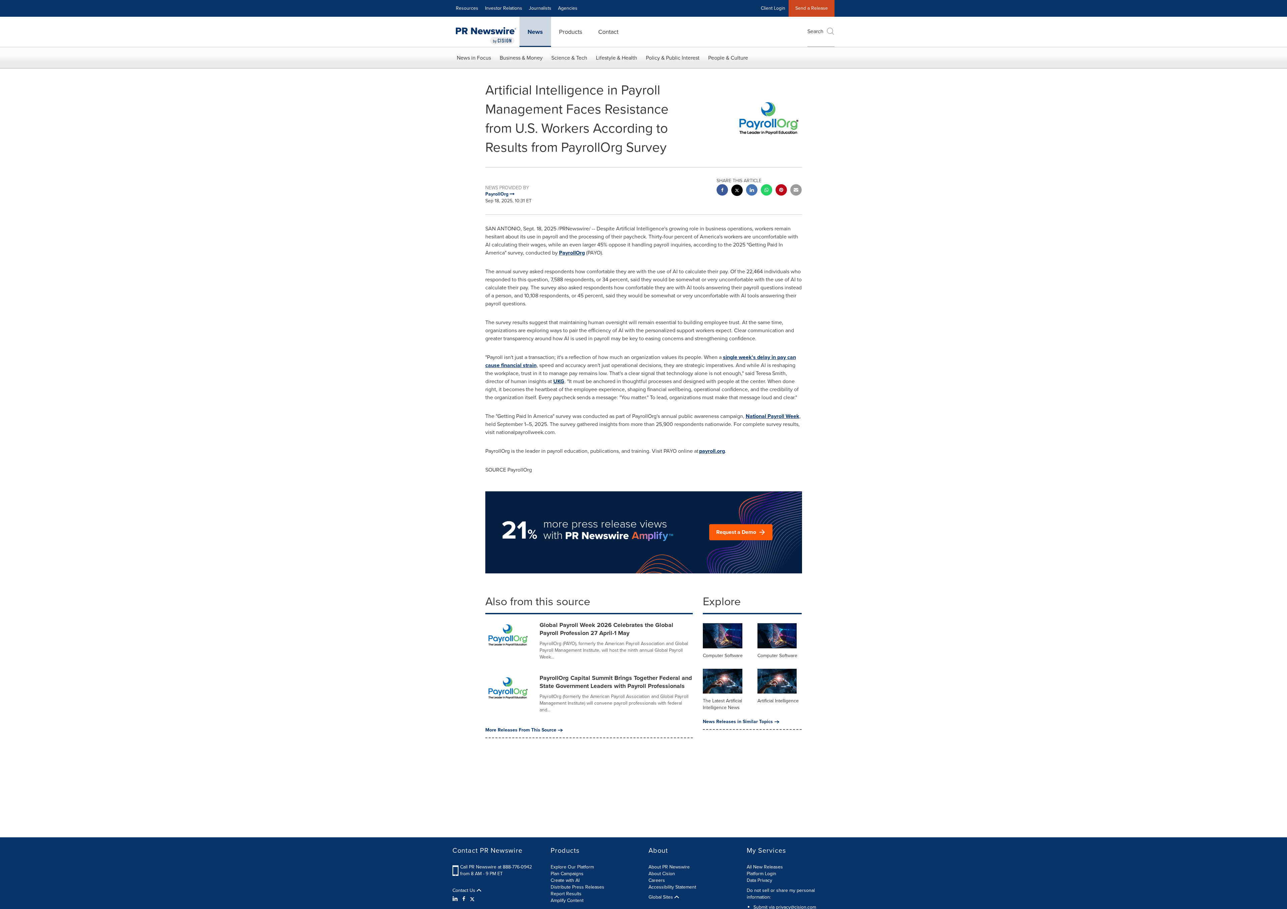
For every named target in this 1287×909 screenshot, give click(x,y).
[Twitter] (472, 899)
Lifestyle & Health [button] (616, 58)
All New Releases (765, 866)
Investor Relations (503, 8)
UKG (558, 381)
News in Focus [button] (474, 58)
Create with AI (565, 880)
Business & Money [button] (521, 58)
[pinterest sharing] (781, 190)
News (535, 31)
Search (815, 31)
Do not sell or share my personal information (781, 894)
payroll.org (712, 451)
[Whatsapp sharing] (766, 190)
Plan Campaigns (567, 873)
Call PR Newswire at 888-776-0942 (496, 866)
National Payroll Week (772, 416)
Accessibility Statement (672, 887)
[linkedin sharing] (751, 190)
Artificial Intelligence (778, 700)
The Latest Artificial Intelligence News (722, 704)
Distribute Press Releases (577, 887)
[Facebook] (464, 899)
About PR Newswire (669, 866)
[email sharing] (796, 190)
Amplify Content (567, 900)
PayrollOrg (572, 253)
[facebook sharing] (722, 190)
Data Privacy (759, 880)
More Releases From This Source (520, 730)
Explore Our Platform (572, 866)
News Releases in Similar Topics (738, 721)
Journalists (540, 8)
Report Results (566, 893)
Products (570, 31)
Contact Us (464, 890)
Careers (657, 880)
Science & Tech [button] (569, 58)
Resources (467, 8)
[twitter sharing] (737, 191)
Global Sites (661, 897)
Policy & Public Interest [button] (672, 58)
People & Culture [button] (728, 58)
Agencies (567, 8)
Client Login (773, 8)
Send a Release (811, 8)
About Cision (662, 873)
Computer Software (723, 655)
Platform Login (761, 873)
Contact (608, 31)
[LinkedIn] (455, 899)
